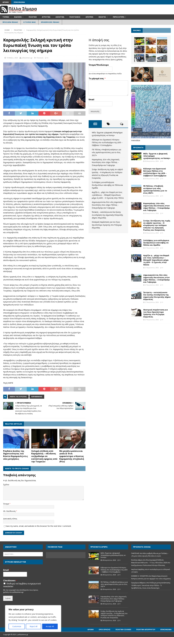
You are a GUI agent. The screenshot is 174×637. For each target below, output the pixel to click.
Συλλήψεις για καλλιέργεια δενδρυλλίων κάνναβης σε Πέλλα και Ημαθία (107, 185)
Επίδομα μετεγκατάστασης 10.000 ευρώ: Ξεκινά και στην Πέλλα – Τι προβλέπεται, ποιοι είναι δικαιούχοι (150, 585)
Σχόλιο (6, 484)
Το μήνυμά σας (97, 78)
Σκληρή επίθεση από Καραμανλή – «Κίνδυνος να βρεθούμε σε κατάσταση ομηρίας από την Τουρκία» (44, 456)
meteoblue (135, 140)
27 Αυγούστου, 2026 (152, 248)
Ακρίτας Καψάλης (138, 569)
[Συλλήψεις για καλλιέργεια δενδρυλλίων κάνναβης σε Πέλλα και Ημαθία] (162, 49)
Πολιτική (33, 17)
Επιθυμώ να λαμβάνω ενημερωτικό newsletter (22, 585)
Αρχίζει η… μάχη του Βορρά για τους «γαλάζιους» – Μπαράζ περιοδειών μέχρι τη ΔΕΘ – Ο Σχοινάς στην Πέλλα (108, 195)
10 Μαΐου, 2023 (12, 58)
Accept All (50, 626)
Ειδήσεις (18, 17)
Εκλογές (102, 17)
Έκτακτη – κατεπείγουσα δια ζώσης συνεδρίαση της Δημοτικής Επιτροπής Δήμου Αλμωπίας (107, 215)
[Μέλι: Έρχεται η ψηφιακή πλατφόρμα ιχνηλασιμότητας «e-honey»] (139, 41)
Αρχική (6, 2)
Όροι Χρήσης (104, 629)
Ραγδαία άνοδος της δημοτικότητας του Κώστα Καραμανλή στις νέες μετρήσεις (15, 455)
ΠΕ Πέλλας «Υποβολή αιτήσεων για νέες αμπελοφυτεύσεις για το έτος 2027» (106, 152)
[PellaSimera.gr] (18, 13)
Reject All (33, 626)
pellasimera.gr (26, 58)
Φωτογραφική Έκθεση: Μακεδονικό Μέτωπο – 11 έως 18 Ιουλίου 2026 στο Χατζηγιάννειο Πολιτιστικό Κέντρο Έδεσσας (150, 562)
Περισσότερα (118, 17)
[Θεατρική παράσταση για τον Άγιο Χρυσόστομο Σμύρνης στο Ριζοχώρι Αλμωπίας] (136, 312)
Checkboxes (10, 580)
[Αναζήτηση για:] (23, 554)
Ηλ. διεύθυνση (9, 511)
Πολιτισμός (74, 17)
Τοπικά (6, 17)
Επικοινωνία (19, 2)
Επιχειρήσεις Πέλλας (50, 22)
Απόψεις (89, 17)
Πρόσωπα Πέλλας (10, 22)
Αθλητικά (60, 17)
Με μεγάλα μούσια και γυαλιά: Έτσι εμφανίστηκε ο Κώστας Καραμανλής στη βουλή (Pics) (71, 456)
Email (91, 99)
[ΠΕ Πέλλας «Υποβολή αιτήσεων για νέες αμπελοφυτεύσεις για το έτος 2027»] (162, 41)
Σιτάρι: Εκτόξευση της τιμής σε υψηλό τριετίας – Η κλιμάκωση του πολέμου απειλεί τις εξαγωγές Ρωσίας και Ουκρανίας (156, 225)
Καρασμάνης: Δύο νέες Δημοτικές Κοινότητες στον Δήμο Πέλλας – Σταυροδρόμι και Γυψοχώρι (105, 162)
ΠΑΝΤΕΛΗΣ (135, 553)
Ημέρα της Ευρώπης (18, 397)
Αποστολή (95, 111)
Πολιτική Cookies (123, 629)
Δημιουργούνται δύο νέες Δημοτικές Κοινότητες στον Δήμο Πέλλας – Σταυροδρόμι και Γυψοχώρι (107, 205)
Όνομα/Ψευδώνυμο (99, 65)
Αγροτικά (46, 17)
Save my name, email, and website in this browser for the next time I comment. (38, 526)
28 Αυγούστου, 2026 (152, 161)
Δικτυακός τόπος (10, 518)
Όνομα (6, 504)
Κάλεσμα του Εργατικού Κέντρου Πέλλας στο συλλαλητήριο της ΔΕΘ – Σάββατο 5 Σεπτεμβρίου (107, 142)
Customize (16, 626)
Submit (8, 598)
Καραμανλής (36, 397)
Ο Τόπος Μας (29, 22)
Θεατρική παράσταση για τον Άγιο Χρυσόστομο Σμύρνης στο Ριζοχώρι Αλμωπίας (107, 225)
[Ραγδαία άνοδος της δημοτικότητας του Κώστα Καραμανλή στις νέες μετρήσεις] (16, 438)
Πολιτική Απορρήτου (145, 629)
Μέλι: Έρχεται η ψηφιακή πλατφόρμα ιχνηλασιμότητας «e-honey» (113, 555)
